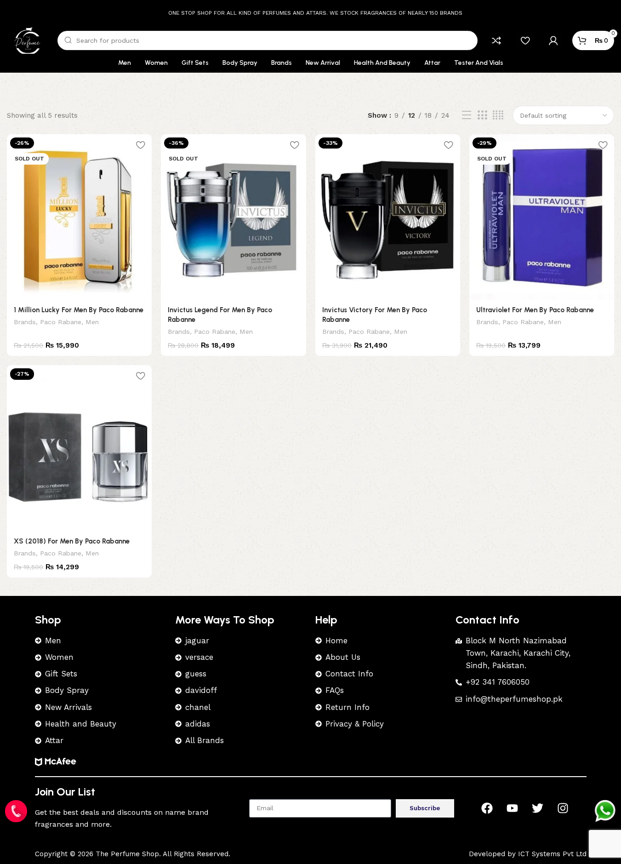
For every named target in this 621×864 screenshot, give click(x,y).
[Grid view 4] (498, 115)
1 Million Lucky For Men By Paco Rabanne (78, 310)
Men (92, 322)
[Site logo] (27, 40)
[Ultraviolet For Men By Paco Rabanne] (541, 217)
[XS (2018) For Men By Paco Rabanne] (79, 448)
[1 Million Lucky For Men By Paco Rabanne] (79, 217)
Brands (25, 322)
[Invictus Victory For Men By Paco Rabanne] (387, 217)
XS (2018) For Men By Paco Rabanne (72, 541)
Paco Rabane (60, 322)
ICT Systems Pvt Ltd (552, 854)
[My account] (553, 40)
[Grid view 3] (482, 115)
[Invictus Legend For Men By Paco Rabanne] (233, 217)
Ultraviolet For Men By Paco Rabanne (535, 310)
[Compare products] (496, 40)
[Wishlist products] (525, 40)
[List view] (466, 115)
